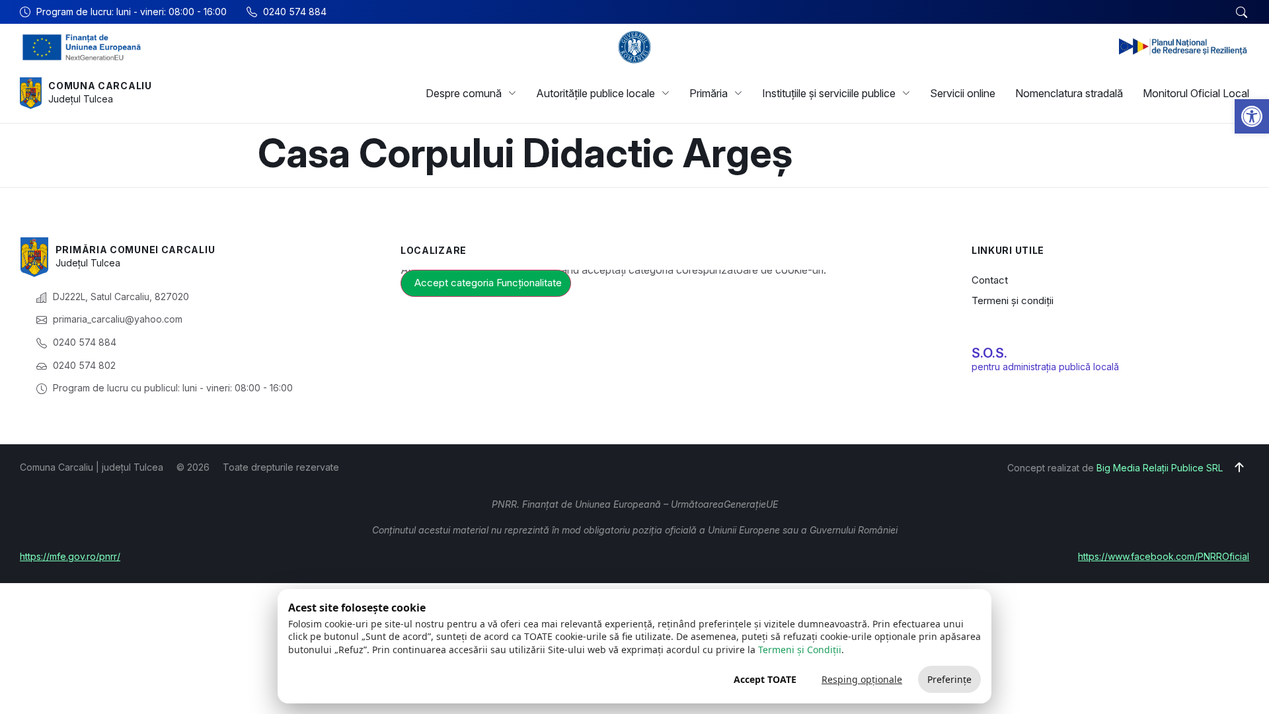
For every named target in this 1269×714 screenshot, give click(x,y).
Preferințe (949, 679)
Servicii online (962, 93)
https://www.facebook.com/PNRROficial (1163, 556)
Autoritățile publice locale (595, 93)
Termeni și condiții (1013, 300)
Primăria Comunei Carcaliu (135, 249)
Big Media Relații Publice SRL (1159, 467)
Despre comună (464, 93)
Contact (990, 280)
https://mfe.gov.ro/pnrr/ (70, 556)
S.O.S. (989, 353)
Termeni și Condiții (799, 649)
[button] (1252, 116)
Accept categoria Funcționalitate (488, 282)
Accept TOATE (765, 679)
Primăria (708, 93)
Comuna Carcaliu (100, 85)
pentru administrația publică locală (1045, 366)
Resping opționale (862, 679)
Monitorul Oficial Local (1196, 93)
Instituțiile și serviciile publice (829, 93)
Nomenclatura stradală (1069, 93)
